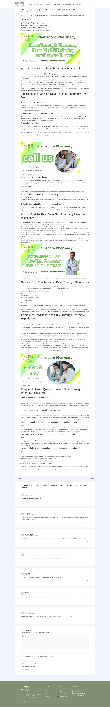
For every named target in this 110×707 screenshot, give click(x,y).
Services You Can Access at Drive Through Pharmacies (32, 27)
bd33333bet (27, 612)
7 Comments (23, 11)
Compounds (48, 4)
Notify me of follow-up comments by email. (30, 663)
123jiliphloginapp (29, 534)
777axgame (27, 573)
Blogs (74, 4)
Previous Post (18, 478)
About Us (36, 4)
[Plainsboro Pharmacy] (20, 4)
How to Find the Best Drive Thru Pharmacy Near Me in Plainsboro (34, 25)
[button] (43, 4)
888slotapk (27, 513)
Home (31, 4)
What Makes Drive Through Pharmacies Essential (31, 22)
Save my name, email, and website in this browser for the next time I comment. (38, 656)
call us (55, 139)
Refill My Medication (57, 4)
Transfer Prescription (67, 4)
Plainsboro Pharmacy (45, 240)
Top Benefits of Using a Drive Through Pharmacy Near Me (33, 23)
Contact (78, 4)
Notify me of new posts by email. (28, 666)
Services (41, 4)
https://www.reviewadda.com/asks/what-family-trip (31, 498)
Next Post (92, 478)
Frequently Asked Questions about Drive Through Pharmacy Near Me (35, 30)
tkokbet (27, 592)
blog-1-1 (28, 11)
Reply (88, 500)
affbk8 (26, 553)
